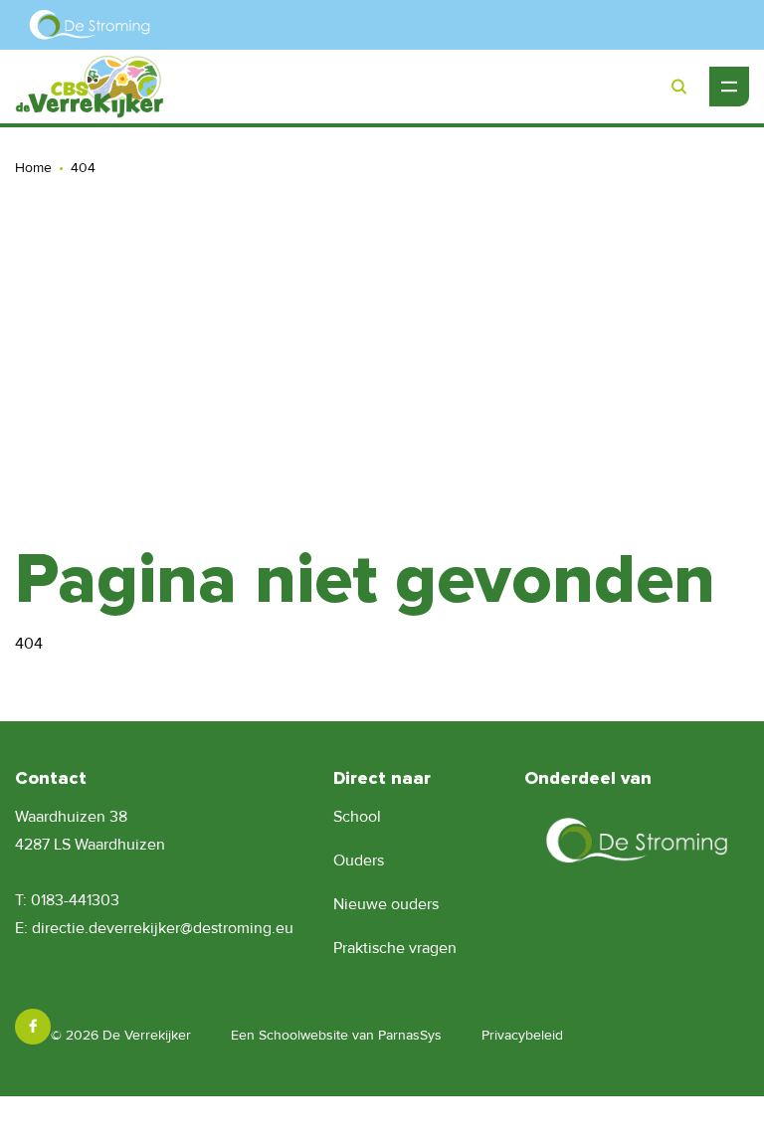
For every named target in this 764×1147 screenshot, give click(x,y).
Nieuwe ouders (386, 904)
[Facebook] (33, 1027)
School (357, 817)
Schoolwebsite (303, 1035)
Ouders (358, 860)
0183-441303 (75, 900)
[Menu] (729, 86)
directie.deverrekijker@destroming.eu (162, 928)
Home (33, 167)
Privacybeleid (522, 1035)
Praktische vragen (395, 948)
